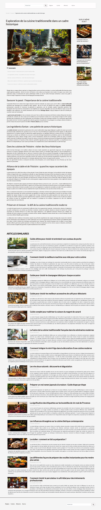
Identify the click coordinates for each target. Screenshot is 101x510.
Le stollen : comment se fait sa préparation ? (48, 439)
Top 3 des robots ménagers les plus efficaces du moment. (83, 83)
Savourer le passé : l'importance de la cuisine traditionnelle (20, 71)
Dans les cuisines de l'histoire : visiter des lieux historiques (20, 78)
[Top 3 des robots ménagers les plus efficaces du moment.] (84, 73)
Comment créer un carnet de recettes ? (82, 40)
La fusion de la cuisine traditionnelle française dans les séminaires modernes (62, 330)
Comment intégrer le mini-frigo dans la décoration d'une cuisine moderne (61, 348)
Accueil (7, 13)
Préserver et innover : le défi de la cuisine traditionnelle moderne (22, 84)
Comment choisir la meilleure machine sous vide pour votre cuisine (58, 257)
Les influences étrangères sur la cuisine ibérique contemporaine (56, 421)
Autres (73, 5)
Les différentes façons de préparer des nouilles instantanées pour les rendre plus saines (62, 458)
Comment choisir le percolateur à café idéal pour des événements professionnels (57, 479)
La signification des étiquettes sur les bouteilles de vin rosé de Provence (60, 403)
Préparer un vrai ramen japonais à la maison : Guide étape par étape (58, 385)
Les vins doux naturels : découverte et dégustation (51, 366)
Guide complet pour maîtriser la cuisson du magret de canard (55, 312)
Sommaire (12, 68)
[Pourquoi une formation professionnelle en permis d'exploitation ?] (84, 51)
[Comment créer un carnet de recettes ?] (84, 31)
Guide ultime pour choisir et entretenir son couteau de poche (55, 239)
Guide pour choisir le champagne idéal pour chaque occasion (55, 275)
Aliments (66, 5)
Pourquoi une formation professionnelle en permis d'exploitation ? (84, 61)
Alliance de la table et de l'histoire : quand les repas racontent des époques (24, 81)
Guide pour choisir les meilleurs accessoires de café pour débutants (58, 293)
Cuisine (58, 5)
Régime (51, 5)
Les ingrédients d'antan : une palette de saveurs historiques (21, 75)
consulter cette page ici (66, 158)
